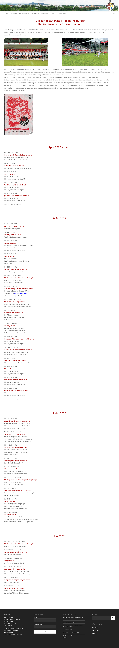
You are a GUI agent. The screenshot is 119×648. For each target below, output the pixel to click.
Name (35, 617)
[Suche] (113, 13)
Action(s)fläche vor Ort (67, 629)
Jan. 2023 (59, 536)
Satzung (94, 633)
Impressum (95, 627)
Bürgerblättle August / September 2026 (71, 632)
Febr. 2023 (59, 413)
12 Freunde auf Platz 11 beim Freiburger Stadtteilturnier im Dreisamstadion (59, 22)
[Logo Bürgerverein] (110, 5)
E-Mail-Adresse (38, 624)
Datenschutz (95, 630)
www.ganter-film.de (20, 293)
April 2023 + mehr (60, 147)
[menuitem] (6, 13)
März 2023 (59, 218)
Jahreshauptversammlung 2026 (69, 622)
